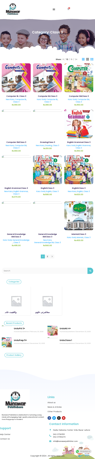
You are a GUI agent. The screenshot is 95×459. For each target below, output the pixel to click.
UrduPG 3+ (19, 328)
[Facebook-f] (49, 418)
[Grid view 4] (91, 59)
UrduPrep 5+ (20, 340)
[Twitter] (54, 418)
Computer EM (83, 99)
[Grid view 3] (87, 59)
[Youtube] (63, 418)
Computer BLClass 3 (47, 96)
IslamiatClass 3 (78, 234)
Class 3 (16, 102)
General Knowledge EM (44, 242)
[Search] (90, 271)
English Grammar (83, 145)
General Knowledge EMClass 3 (16, 235)
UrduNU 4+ (65, 328)
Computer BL (20, 99)
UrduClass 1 (66, 340)
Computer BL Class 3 (16, 96)
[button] (54, 9)
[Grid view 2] (83, 59)
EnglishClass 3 (47, 188)
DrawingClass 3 (47, 142)
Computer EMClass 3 (79, 96)
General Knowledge (21, 240)
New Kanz (10, 99)
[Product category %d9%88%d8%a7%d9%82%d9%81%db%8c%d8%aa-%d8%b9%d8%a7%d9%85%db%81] (16, 300)
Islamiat (80, 237)
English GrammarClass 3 (78, 142)
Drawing (48, 145)
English (49, 191)
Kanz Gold (41, 99)
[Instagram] (59, 418)
